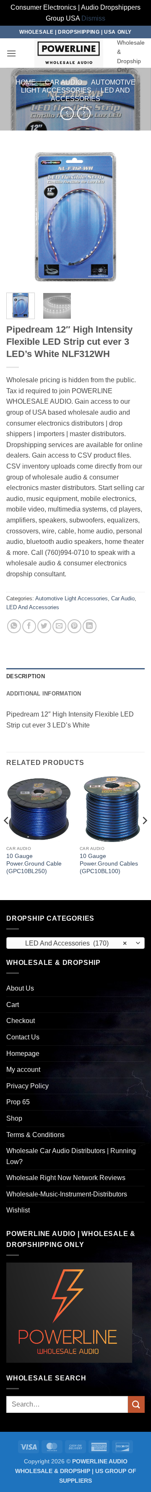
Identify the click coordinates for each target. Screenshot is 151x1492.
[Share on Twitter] (44, 626)
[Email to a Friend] (59, 626)
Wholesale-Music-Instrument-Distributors (66, 1194)
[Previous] (19, 217)
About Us (20, 988)
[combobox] (75, 943)
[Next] (131, 217)
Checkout (20, 1020)
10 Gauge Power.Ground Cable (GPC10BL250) (34, 863)
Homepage (22, 1053)
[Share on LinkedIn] (89, 626)
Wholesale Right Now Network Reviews (65, 1177)
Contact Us (22, 1037)
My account (23, 1069)
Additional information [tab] (43, 693)
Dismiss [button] (93, 18)
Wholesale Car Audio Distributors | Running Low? (71, 1156)
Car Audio (63, 82)
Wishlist (18, 1210)
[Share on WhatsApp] (14, 626)
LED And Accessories (32, 607)
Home (26, 82)
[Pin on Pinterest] (74, 626)
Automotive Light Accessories (71, 598)
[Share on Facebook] (29, 626)
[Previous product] (83, 113)
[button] (11, 53)
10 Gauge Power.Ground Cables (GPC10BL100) (109, 863)
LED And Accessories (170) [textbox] (71, 943)
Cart (12, 1004)
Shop (14, 1118)
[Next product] (66, 113)
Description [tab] (25, 676)
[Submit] (136, 1404)
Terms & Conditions (35, 1134)
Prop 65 (18, 1102)
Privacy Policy (27, 1086)
